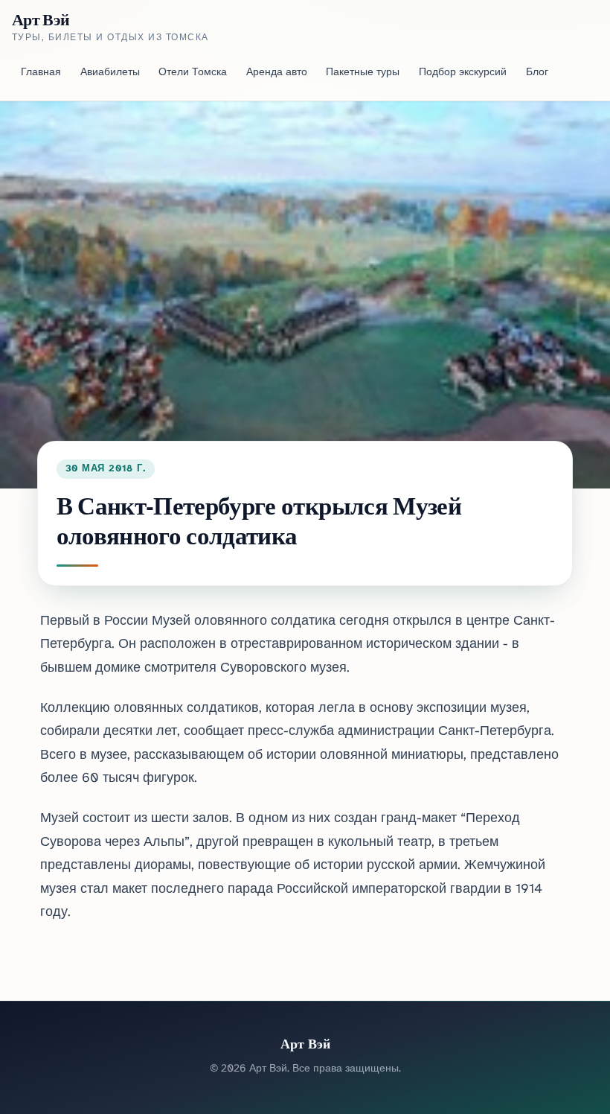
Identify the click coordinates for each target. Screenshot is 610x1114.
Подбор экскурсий (463, 72)
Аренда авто (276, 72)
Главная (41, 72)
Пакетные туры (362, 72)
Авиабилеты (110, 72)
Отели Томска (192, 72)
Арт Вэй (40, 19)
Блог (537, 72)
